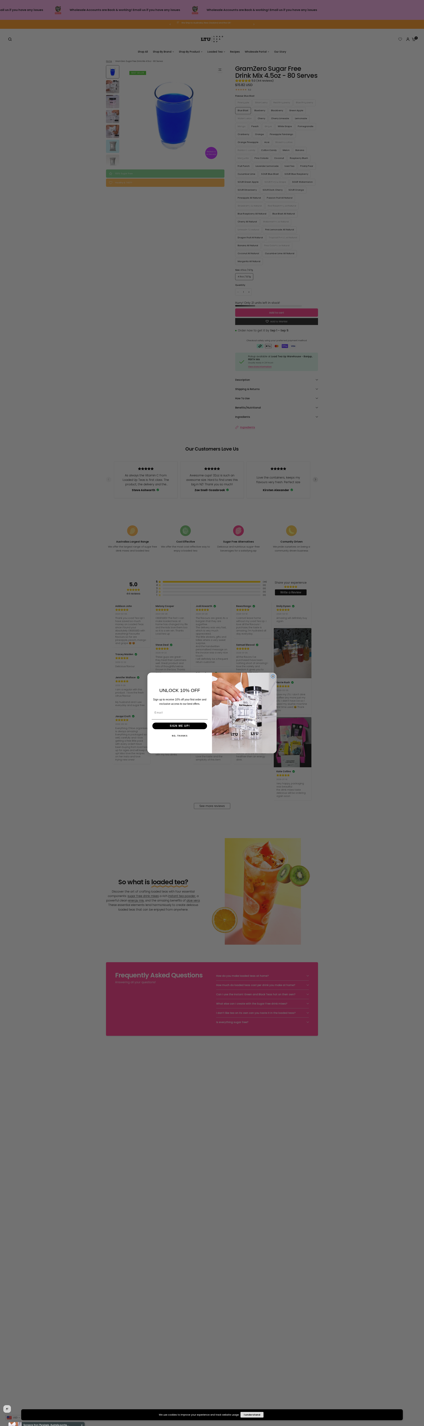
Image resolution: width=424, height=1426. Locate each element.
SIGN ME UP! (180, 725)
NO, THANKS (180, 736)
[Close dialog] (273, 676)
